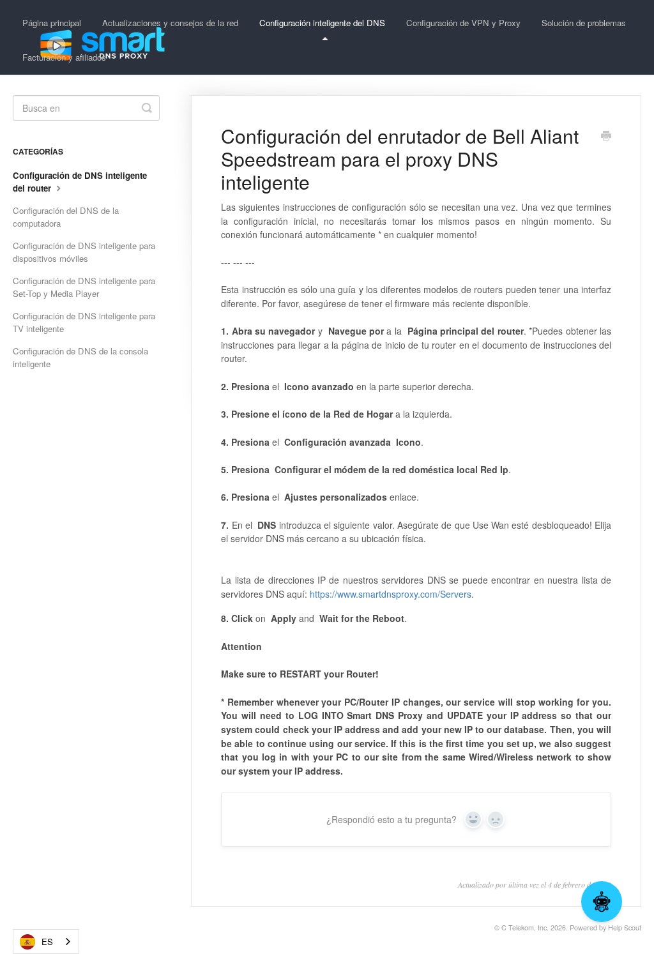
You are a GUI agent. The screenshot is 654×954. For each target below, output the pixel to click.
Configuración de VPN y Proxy (463, 23)
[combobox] (46, 941)
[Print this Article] (606, 137)
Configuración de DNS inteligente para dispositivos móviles (84, 251)
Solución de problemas (584, 23)
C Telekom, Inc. (525, 927)
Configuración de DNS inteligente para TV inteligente (84, 322)
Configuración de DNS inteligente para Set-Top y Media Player (84, 287)
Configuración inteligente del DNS (322, 23)
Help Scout (624, 927)
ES (47, 941)
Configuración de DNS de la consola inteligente (80, 357)
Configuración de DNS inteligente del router (80, 181)
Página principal (51, 23)
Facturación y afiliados (64, 57)
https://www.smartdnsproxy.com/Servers (390, 593)
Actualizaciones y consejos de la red (170, 23)
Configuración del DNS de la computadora (66, 216)
